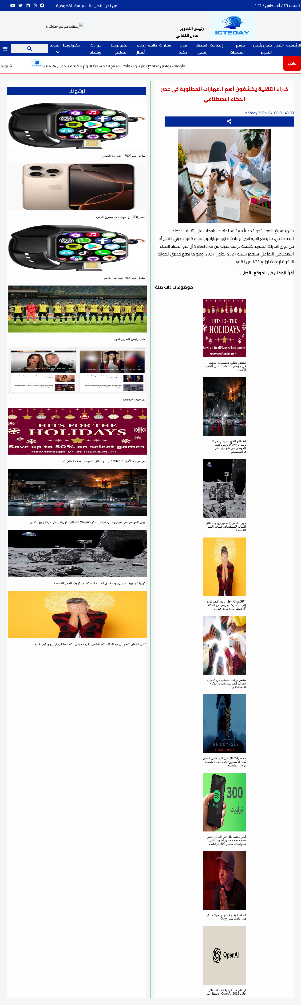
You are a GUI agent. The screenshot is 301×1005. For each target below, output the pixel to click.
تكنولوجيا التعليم (119, 49)
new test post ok (134, 400)
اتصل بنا (95, 5)
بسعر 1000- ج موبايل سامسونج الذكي (121, 217)
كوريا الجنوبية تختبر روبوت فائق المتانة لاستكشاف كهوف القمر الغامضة (226, 526)
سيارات (165, 45)
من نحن (110, 5)
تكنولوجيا (71, 45)
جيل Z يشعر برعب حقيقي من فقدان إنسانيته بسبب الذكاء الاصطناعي (226, 683)
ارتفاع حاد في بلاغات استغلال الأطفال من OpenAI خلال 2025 (226, 991)
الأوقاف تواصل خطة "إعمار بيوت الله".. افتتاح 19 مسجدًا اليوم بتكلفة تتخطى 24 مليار (151, 66)
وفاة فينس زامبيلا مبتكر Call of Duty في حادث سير (226, 916)
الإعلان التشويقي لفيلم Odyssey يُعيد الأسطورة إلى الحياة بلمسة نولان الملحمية (224, 762)
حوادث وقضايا (95, 49)
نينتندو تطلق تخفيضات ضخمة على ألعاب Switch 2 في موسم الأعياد (226, 366)
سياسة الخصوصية (71, 5)
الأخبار (279, 45)
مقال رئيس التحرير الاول (130, 339)
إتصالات (216, 45)
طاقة (152, 45)
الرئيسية (293, 45)
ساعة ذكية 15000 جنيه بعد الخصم (124, 156)
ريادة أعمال (140, 49)
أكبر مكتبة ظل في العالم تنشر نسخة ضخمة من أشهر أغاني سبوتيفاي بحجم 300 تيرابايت (226, 840)
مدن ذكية (182, 49)
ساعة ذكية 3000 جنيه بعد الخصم (125, 278)
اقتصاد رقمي (201, 49)
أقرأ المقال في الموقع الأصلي (267, 273)
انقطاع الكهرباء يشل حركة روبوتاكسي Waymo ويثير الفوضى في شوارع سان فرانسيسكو (229, 446)
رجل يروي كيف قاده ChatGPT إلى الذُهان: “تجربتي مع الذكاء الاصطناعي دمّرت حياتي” (226, 605)
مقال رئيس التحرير (262, 49)
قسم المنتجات (237, 49)
